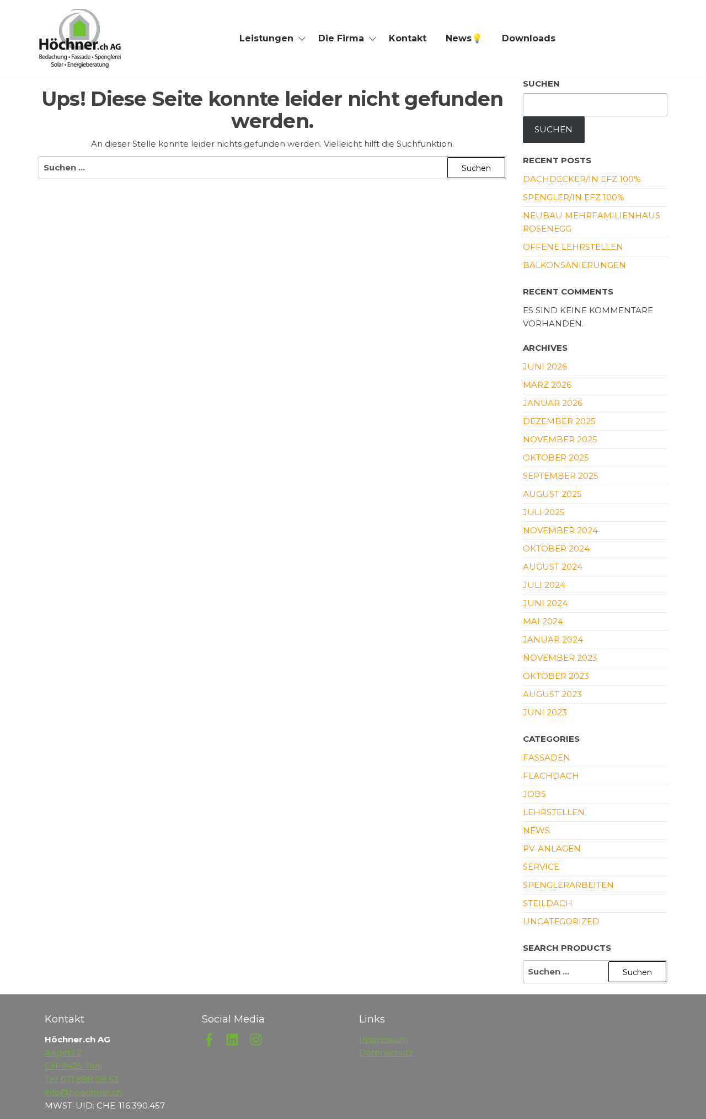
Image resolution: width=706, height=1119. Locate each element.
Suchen (541, 83)
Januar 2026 (552, 403)
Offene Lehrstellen (573, 247)
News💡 (464, 38)
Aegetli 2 (63, 1052)
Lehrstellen (554, 812)
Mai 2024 (543, 621)
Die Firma (341, 38)
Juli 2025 (544, 512)
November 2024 (560, 530)
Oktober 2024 (556, 548)
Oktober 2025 (556, 457)
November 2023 (560, 657)
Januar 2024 (553, 639)
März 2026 (547, 384)
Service (541, 866)
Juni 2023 (545, 712)
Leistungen (266, 38)
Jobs (534, 794)
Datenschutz (386, 1052)
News (536, 830)
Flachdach (551, 775)
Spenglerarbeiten (568, 885)
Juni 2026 (545, 366)
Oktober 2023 (556, 676)
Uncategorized (561, 921)
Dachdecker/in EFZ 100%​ (582, 179)
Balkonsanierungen (574, 265)
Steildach (548, 903)
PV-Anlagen (552, 848)
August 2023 (552, 694)
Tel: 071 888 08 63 (82, 1079)
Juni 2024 (545, 603)
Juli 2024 (544, 585)
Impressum (383, 1039)
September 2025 (560, 475)
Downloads (528, 38)
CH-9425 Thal (73, 1066)
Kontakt (407, 38)
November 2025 (560, 439)
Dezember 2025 (559, 421)
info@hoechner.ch (83, 1092)
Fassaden (546, 757)
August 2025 (552, 494)
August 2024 (552, 566)
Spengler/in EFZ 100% (573, 197)
